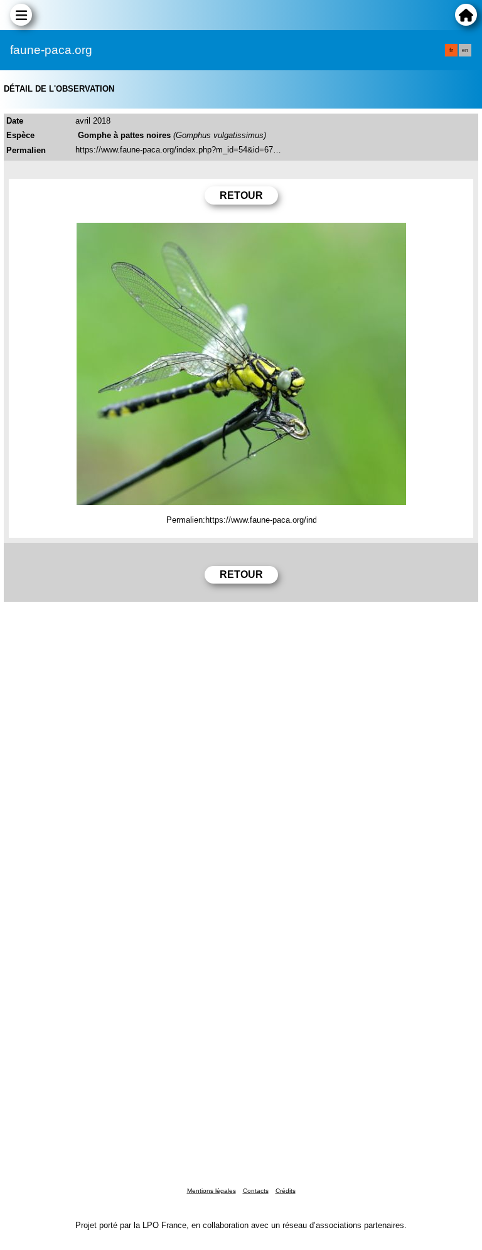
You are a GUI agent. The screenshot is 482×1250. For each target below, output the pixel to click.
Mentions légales (211, 1190)
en (465, 50)
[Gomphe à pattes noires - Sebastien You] (241, 364)
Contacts (256, 1190)
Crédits (286, 1190)
